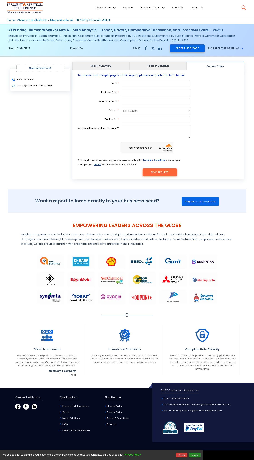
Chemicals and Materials (32, 20)
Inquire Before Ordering (224, 48)
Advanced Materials (61, 20)
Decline (181, 455)
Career (66, 412)
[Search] (243, 7)
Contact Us (196, 7)
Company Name (109, 101)
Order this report (187, 48)
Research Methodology (75, 406)
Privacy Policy (114, 412)
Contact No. (112, 119)
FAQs (65, 424)
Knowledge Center (150, 7)
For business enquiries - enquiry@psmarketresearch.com (197, 404)
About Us (177, 7)
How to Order (114, 406)
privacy (97, 164)
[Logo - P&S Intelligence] (25, 8)
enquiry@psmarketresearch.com (34, 85)
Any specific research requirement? (98, 128)
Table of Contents (158, 65)
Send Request (160, 172)
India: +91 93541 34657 (176, 398)
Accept (195, 455)
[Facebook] (18, 406)
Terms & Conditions (118, 418)
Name (115, 83)
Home (11, 20)
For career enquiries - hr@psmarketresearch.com (192, 410)
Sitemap (112, 424)
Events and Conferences (76, 430)
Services (128, 7)
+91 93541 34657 (25, 79)
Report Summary (101, 65)
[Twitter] (26, 406)
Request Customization (200, 201)
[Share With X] (152, 48)
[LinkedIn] (34, 406)
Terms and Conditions (154, 159)
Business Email (110, 92)
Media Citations (71, 418)
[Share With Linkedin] (159, 48)
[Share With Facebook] (145, 48)
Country (114, 110)
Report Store (104, 7)
